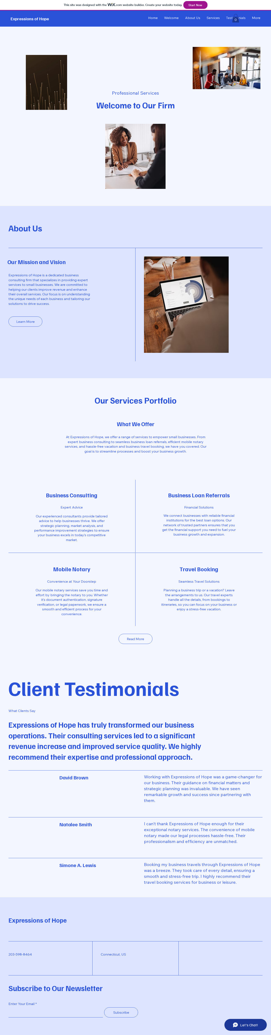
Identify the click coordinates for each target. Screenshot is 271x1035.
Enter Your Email (21, 1003)
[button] (235, 18)
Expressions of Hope (30, 18)
